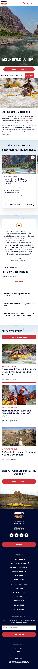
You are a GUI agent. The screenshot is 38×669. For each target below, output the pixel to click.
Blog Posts (29, 75)
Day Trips (19, 597)
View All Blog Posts (19, 337)
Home (19, 655)
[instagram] (11, 535)
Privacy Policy (19, 648)
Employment (19, 575)
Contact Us (19, 282)
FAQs (22, 75)
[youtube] (16, 535)
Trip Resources (19, 605)
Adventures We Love (9, 366)
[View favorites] (28, 3)
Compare (29, 205)
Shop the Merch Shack (19, 563)
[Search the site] (31, 3)
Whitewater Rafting (10, 176)
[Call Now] (24, 3)
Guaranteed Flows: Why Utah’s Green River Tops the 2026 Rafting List (19, 372)
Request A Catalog (19, 69)
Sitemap (19, 651)
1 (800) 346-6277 (19, 523)
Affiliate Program (19, 571)
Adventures (14, 75)
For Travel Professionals (19, 567)
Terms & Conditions (19, 644)
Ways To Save (19, 609)
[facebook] (21, 535)
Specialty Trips (19, 601)
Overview (4, 75)
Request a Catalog (19, 481)
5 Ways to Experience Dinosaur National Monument (19, 454)
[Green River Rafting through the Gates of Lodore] (19, 164)
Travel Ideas (19, 588)
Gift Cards (19, 559)
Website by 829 (19, 658)
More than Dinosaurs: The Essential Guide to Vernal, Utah (16, 413)
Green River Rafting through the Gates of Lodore (15, 182)
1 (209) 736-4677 (19, 529)
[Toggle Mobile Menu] (35, 3)
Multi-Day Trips (19, 592)
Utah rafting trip (25, 119)
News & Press (19, 579)
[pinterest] (26, 535)
